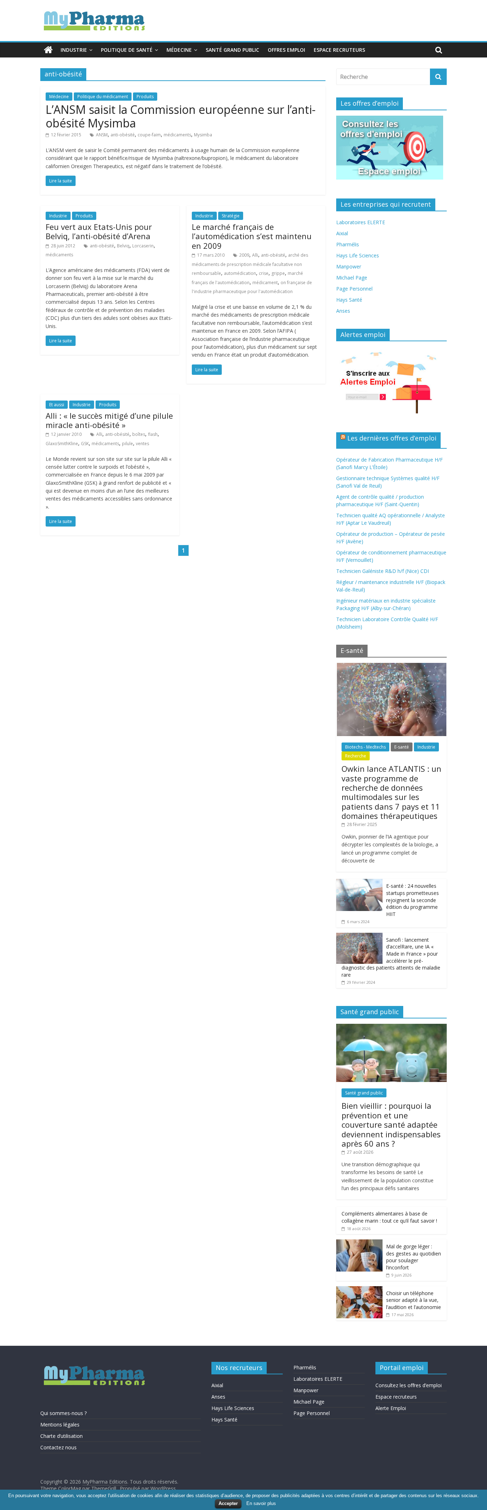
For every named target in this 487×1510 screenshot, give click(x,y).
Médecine (179, 49)
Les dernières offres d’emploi (391, 438)
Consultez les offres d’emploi (408, 1385)
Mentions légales (60, 1424)
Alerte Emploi (390, 1408)
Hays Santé (349, 299)
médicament (265, 283)
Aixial (342, 233)
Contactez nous (58, 1447)
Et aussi (56, 405)
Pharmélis (347, 244)
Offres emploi (286, 49)
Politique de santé (127, 49)
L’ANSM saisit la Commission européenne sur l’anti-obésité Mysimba (181, 116)
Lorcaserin (143, 246)
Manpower (348, 266)
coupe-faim (149, 135)
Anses (343, 310)
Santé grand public (232, 49)
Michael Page (351, 277)
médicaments (177, 135)
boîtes (138, 434)
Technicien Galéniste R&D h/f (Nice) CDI (382, 571)
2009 (244, 255)
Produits (145, 97)
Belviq (123, 246)
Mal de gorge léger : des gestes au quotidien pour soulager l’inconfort (413, 1257)
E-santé (401, 747)
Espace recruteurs (339, 49)
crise (263, 273)
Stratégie (231, 216)
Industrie (74, 49)
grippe (278, 273)
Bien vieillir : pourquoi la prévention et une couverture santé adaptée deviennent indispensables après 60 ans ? (391, 1124)
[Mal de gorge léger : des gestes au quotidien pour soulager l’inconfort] (359, 1243)
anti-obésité (123, 135)
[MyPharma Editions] (48, 49)
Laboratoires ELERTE (360, 222)
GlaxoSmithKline (62, 444)
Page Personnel (354, 288)
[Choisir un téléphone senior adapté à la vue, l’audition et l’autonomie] (359, 1290)
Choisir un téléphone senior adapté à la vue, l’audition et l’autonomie (413, 1300)
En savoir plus (261, 1503)
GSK (85, 444)
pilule (127, 444)
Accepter (228, 1503)
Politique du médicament (102, 97)
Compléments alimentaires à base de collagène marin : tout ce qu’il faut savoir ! (389, 1217)
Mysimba (203, 135)
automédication (240, 273)
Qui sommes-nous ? (63, 1413)
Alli (255, 255)
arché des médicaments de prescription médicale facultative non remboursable (250, 264)
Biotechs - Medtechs (365, 747)
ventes (142, 444)
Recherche (355, 756)
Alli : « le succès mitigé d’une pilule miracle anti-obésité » (109, 420)
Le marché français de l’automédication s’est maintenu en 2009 (252, 236)
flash (153, 434)
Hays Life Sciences (357, 255)
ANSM (102, 135)
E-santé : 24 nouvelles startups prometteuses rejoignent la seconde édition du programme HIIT (412, 899)
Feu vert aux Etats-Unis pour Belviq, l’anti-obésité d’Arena (99, 231)
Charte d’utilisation (61, 1436)
